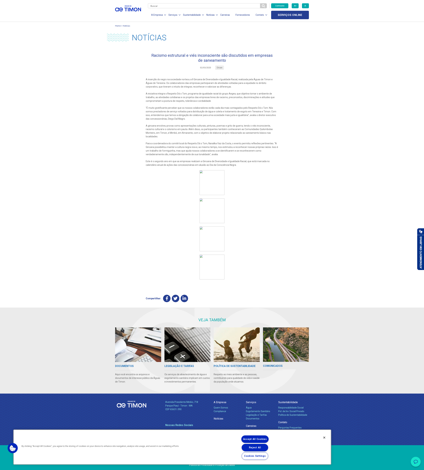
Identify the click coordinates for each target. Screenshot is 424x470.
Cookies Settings (255, 456)
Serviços (251, 402)
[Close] (324, 437)
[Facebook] (167, 298)
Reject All (255, 447)
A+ (295, 6)
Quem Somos (221, 407)
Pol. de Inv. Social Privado (291, 411)
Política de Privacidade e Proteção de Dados (212, 465)
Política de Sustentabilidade (292, 415)
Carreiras (225, 15)
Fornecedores (243, 15)
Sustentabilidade (288, 402)
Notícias (126, 25)
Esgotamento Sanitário (258, 411)
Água (249, 407)
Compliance (220, 411)
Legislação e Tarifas (256, 415)
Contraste (279, 6)
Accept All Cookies (255, 439)
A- (305, 6)
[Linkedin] (184, 298)
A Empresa (220, 402)
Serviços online (290, 15)
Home (118, 25)
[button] (12, 448)
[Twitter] (175, 298)
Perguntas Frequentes (290, 427)
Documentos (252, 418)
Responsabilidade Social (291, 407)
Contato (282, 422)
